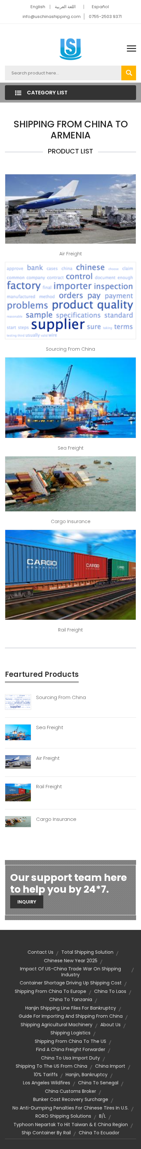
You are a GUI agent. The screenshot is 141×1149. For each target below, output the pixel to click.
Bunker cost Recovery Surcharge (70, 1099)
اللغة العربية (65, 7)
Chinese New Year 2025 (70, 960)
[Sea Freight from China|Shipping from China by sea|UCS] (70, 397)
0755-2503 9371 (105, 16)
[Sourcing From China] (18, 701)
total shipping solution (87, 952)
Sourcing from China (70, 349)
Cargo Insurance (71, 521)
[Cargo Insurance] (18, 821)
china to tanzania (70, 999)
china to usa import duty (70, 1058)
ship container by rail (46, 1132)
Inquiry (26, 902)
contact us (40, 952)
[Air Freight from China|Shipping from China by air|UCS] (70, 208)
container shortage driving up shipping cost (71, 983)
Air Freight (70, 253)
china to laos (110, 991)
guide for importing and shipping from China (71, 1016)
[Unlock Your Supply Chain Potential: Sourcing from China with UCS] (70, 300)
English (37, 7)
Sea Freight (71, 448)
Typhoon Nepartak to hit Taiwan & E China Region (70, 1124)
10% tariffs (46, 1074)
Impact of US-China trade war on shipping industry (70, 971)
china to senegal (98, 1082)
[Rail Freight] (18, 792)
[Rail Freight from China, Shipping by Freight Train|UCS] (70, 574)
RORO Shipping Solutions (63, 1116)
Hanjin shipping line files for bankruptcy (70, 1008)
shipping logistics (70, 1032)
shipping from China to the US (70, 1041)
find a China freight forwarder (70, 1049)
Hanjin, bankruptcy (87, 1074)
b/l (102, 1116)
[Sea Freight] (18, 732)
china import (110, 1066)
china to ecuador (99, 1132)
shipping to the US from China (51, 1066)
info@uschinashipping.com (52, 16)
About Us (110, 1024)
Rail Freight (70, 630)
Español (100, 7)
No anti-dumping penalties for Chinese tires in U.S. (70, 1108)
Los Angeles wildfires (46, 1082)
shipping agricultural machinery (56, 1024)
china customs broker (70, 1091)
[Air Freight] (18, 761)
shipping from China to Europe (50, 991)
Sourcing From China (61, 697)
